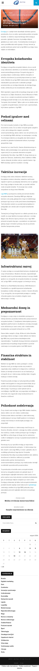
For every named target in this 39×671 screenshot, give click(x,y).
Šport (5, 18)
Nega (2, 614)
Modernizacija (6, 608)
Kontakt (16, 663)
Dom (2, 584)
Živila (2, 652)
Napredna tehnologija (8, 611)
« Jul (2, 566)
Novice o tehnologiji (7, 620)
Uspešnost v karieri (7, 637)
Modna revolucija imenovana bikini (19, 501)
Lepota (3, 602)
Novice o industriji (7, 617)
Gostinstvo (4, 587)
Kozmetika (4, 596)
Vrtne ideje (4, 643)
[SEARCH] (36, 523)
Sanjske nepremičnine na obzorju (19, 510)
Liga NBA (4, 194)
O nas (21, 663)
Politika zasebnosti (25, 666)
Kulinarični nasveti (7, 599)
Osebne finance (6, 622)
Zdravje (3, 649)
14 (25, 552)
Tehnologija (5, 631)
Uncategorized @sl (7, 634)
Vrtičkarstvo (5, 640)
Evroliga (3, 32)
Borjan (6, 25)
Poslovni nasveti (6, 625)
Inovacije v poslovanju (8, 590)
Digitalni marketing (7, 581)
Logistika (4, 605)
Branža (3, 578)
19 (14, 556)
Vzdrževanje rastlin (7, 646)
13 (19, 552)
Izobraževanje (5, 593)
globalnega (32, 485)
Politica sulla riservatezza (10, 666)
